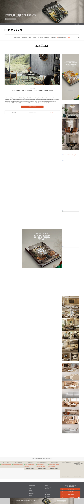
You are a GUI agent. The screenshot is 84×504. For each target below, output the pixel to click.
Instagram (48, 497)
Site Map (47, 488)
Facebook (48, 492)
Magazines (46, 37)
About (46, 485)
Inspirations (53, 37)
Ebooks (30, 495)
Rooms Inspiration (62, 37)
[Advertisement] (39, 446)
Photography (24, 37)
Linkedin (48, 494)
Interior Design (17, 37)
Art (30, 37)
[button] (82, 470)
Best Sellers (40, 37)
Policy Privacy (48, 487)
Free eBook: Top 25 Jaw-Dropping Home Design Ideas (32, 90)
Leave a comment (32, 112)
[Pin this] (52, 112)
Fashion (34, 37)
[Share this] (48, 112)
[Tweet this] (50, 112)
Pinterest (48, 496)
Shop (69, 37)
